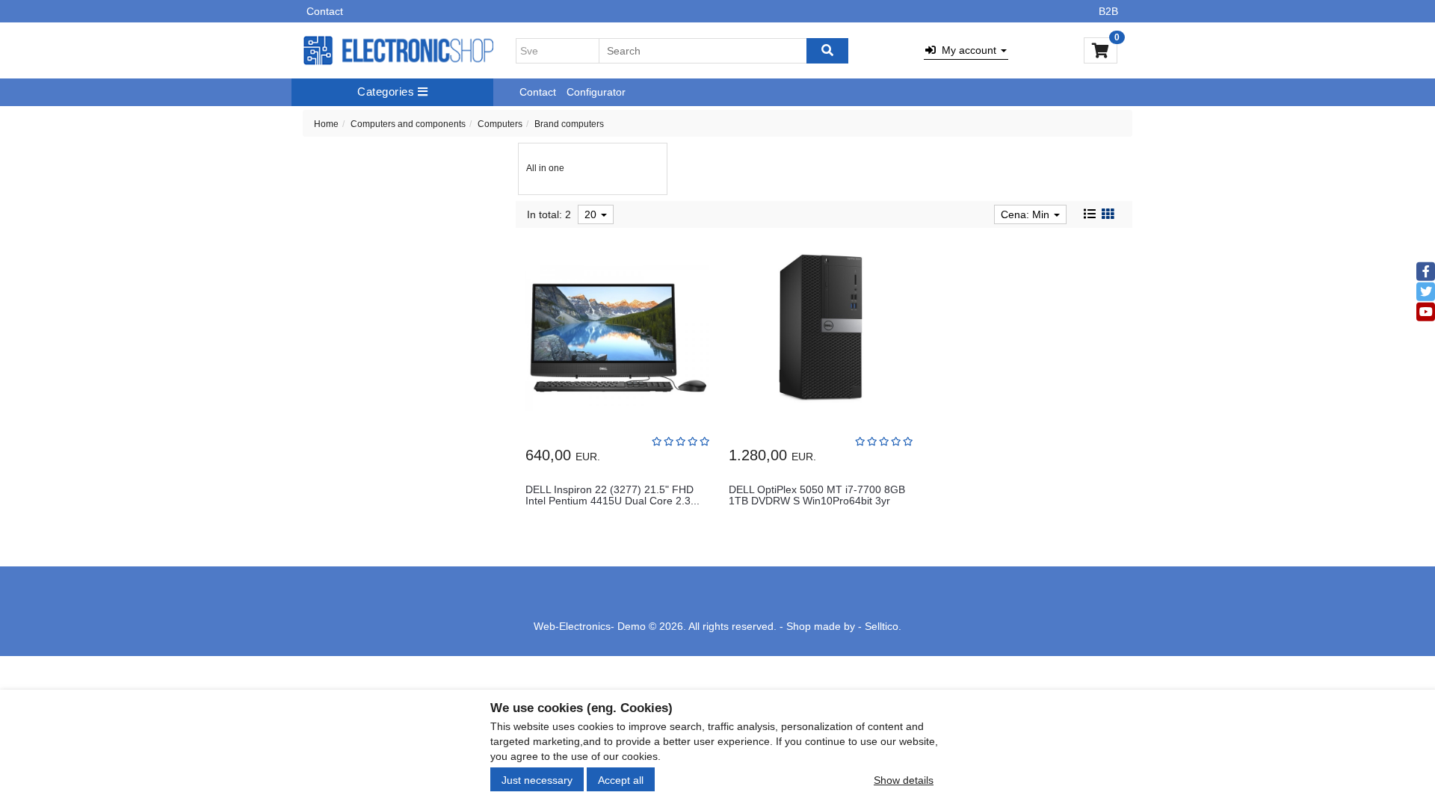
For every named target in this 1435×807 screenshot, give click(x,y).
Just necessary (537, 779)
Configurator (596, 92)
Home (326, 124)
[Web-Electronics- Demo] (398, 51)
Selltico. (883, 626)
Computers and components (408, 124)
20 (591, 214)
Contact (324, 11)
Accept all (621, 779)
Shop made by (820, 626)
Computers (500, 124)
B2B (1108, 11)
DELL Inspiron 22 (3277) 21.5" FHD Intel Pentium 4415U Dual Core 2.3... (612, 495)
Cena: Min (1026, 214)
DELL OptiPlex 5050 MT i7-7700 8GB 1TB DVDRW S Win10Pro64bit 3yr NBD (817, 501)
